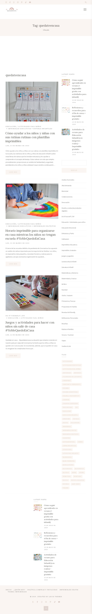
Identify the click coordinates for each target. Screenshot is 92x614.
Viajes (64, 341)
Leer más (13, 172)
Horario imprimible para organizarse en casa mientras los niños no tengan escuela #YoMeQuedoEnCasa (30, 234)
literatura (67, 449)
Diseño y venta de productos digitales (71, 209)
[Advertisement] (46, 53)
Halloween (65, 239)
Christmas (66, 380)
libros (80, 441)
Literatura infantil (70, 453)
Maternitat (79, 468)
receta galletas (77, 480)
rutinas (66, 484)
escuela (76, 418)
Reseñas (65, 324)
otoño (81, 472)
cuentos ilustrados (70, 403)
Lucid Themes (55, 596)
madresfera (67, 457)
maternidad (67, 468)
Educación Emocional (69, 228)
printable (77, 476)
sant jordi (76, 484)
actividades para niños (71, 369)
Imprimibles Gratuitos (44, 226)
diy (77, 407)
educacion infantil (70, 415)
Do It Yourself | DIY (15, 316)
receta (65, 480)
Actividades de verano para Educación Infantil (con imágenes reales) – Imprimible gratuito (78, 139)
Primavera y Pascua (68, 301)
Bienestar (65, 191)
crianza (66, 388)
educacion (67, 411)
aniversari (67, 372)
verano (65, 487)
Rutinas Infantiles (42, 128)
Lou (7, 145)
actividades (67, 361)
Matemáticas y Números (70, 273)
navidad (66, 472)
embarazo (66, 418)
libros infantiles (69, 445)
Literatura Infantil (67, 267)
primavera (67, 476)
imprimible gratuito (70, 434)
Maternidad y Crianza (69, 279)
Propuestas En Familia (69, 307)
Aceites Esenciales (68, 180)
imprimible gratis (69, 430)
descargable (67, 407)
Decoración (65, 202)
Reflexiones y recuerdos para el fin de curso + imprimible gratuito (79, 113)
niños (74, 472)
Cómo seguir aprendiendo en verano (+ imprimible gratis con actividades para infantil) (79, 88)
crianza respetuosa (70, 392)
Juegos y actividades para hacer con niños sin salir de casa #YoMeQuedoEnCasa (29, 326)
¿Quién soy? (19, 590)
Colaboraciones (67, 197)
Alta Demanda (66, 185)
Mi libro (64, 284)
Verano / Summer (68, 335)
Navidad (64, 290)
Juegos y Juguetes (68, 256)
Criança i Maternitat (71, 395)
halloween (75, 422)
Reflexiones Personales (70, 318)
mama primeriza (69, 461)
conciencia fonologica (71, 384)
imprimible (67, 426)
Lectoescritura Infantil (69, 262)
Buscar (74, 170)
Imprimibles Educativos (19, 128)
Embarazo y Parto (68, 233)
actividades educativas (72, 365)
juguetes (66, 438)
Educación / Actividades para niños (23, 126)
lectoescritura (69, 441)
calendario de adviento (72, 376)
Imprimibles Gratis (69, 590)
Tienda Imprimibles (17, 592)
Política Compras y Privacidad (42, 590)
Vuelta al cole (66, 346)
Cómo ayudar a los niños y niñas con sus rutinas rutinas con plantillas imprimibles (30, 137)
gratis (65, 422)
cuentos (66, 399)
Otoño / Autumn (67, 295)
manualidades (68, 464)
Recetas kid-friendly (68, 312)
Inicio (9, 590)
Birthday (77, 372)
